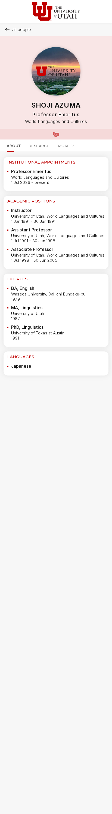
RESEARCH (39, 146)
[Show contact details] (56, 134)
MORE (64, 146)
